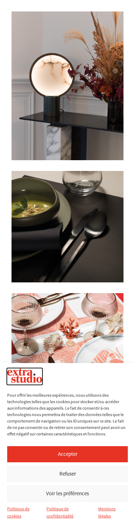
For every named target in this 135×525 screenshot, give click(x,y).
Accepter (67, 453)
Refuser (67, 473)
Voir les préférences (67, 493)
